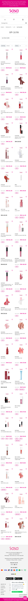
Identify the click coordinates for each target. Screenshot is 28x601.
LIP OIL (16, 407)
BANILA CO (3, 530)
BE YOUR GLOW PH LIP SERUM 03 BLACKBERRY (6, 88)
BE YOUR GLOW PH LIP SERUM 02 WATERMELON (20, 64)
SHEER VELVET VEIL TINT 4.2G (6, 533)
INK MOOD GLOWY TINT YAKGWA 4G (20, 334)
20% (2, 70)
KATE (2, 405)
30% (2, 143)
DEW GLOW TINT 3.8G (19, 112)
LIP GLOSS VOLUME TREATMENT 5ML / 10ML (20, 383)
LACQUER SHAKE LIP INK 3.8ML (6, 383)
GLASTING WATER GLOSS (20, 161)
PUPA (2, 481)
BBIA (16, 184)
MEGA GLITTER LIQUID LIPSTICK (5, 459)
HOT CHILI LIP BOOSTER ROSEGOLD (6, 236)
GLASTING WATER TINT (6, 186)
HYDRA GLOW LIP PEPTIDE (20, 235)
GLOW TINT (17, 210)
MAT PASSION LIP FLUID (20, 431)
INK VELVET (3, 358)
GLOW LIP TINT (18, 186)
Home (2, 27)
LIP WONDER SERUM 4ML (6, 431)
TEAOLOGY (17, 381)
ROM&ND (17, 86)
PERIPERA (17, 283)
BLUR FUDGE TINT (18, 87)
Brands (2, 592)
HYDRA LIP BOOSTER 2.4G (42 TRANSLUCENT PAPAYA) (6, 260)
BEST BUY (21, 217)
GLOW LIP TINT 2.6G (5, 210)
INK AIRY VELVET (18, 284)
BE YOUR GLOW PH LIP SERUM (5, 64)
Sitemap (2, 594)
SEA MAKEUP (3, 381)
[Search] (25, 17)
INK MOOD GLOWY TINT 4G (6, 333)
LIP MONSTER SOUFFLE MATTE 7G (6, 408)
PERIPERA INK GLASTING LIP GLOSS (7, 508)
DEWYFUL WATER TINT (6, 137)
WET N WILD (17, 405)
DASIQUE (17, 356)
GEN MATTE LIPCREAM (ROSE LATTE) (19, 138)
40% (21, 119)
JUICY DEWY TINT (18, 358)
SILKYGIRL (3, 86)
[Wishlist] (12, 49)
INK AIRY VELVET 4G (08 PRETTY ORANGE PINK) (6, 310)
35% (6, 438)
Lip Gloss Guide (5, 38)
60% (2, 119)
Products (8, 27)
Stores (2, 589)
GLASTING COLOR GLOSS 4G (7, 161)
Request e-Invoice (23, 596)
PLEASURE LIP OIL (18, 507)
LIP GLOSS (19, 27)
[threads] (16, 564)
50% (16, 217)
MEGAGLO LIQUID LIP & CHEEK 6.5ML (20, 459)
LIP (14, 27)
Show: (16, 45)
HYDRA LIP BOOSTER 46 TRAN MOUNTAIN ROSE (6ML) (20, 261)
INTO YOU (3, 209)
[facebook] (11, 564)
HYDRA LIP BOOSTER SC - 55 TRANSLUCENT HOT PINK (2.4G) (7, 285)
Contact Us (3, 591)
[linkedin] (14, 564)
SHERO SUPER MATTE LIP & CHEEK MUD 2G (20, 533)
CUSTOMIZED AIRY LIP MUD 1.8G (6, 113)
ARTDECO (3, 258)
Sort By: (3, 45)
